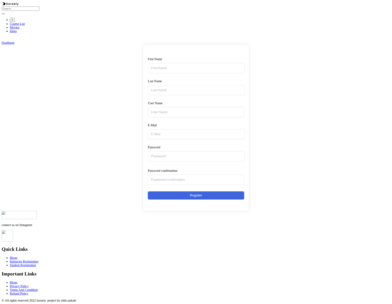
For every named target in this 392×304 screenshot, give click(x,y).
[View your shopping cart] (4, 39)
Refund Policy (19, 293)
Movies (14, 27)
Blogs (13, 258)
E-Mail (152, 125)
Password (154, 147)
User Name (155, 103)
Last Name (155, 81)
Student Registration (23, 265)
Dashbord (8, 42)
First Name (155, 59)
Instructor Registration (24, 261)
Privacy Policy (19, 286)
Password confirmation (162, 170)
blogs (13, 31)
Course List (17, 24)
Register (196, 195)
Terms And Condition (24, 290)
